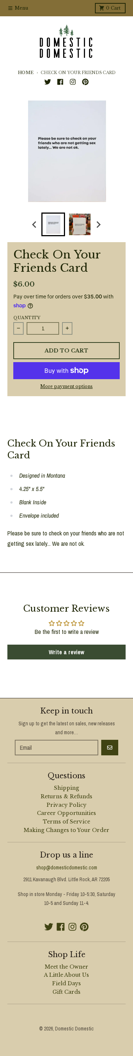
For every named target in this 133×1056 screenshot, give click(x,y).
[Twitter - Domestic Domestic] (47, 82)
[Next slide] (98, 224)
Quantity (26, 317)
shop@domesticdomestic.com (66, 867)
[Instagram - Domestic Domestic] (73, 82)
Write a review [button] (66, 652)
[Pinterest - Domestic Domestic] (85, 82)
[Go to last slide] (35, 224)
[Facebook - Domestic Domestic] (60, 82)
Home (26, 72)
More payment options (66, 386)
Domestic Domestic (74, 1028)
